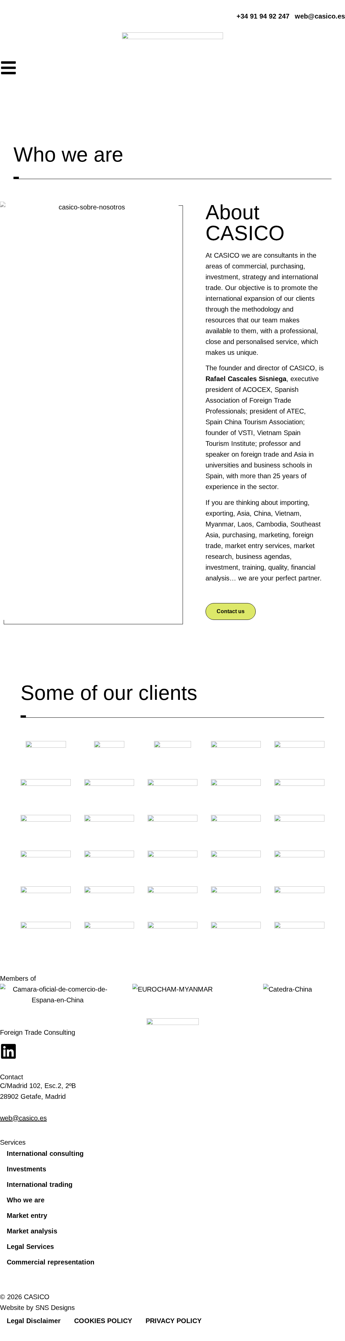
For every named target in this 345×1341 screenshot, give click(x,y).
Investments (26, 1169)
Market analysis (32, 1231)
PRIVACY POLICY (173, 1320)
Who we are (25, 1200)
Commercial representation (50, 1262)
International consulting (45, 1153)
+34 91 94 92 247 (26, 1107)
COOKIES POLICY (103, 1320)
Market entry (27, 1215)
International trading (39, 1184)
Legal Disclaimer (34, 1320)
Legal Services (30, 1246)
